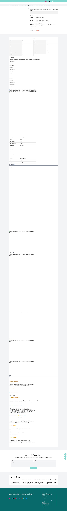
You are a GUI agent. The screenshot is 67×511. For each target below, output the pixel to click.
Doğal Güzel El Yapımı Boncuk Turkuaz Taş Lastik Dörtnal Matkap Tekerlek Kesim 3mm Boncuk (40, 5)
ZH (9, 5)
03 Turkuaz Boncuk (16, 5)
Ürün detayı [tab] (33, 38)
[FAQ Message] (65, 459)
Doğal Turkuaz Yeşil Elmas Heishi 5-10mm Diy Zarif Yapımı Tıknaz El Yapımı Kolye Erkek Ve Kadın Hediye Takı (15, 483)
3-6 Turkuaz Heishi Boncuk (23, 5)
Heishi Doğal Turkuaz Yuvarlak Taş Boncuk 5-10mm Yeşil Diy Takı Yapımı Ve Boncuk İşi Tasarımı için (27, 483)
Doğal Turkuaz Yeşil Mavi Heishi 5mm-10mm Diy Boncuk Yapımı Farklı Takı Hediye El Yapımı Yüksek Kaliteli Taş (39, 483)
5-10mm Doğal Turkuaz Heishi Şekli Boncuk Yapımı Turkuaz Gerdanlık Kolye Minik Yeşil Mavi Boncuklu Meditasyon (51, 483)
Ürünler (12, 5)
